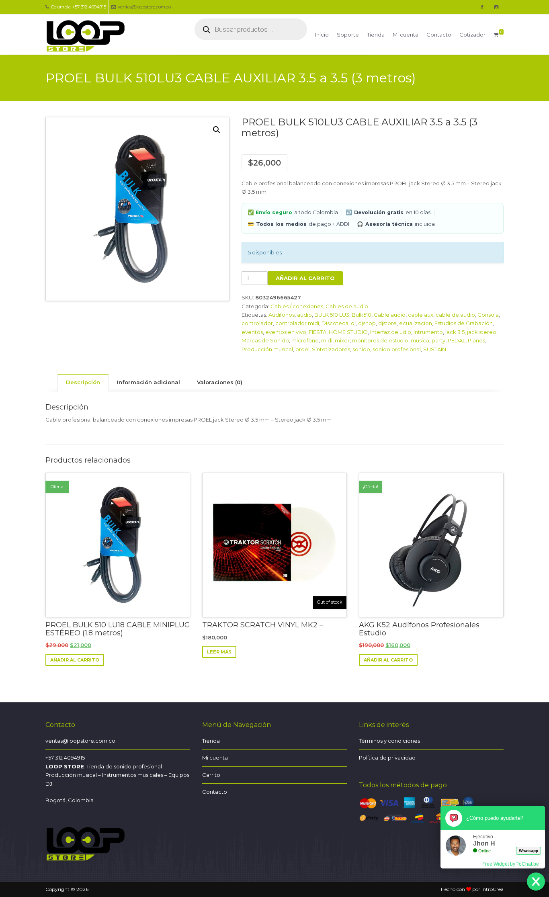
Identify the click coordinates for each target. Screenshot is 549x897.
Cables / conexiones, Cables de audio (319, 306)
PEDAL (456, 340)
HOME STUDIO (348, 332)
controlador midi (297, 323)
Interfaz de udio (390, 332)
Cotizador (472, 34)
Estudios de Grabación (463, 323)
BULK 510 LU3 (331, 314)
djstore (387, 323)
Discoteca (335, 323)
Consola (488, 314)
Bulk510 (361, 314)
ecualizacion (415, 323)
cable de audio (455, 314)
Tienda (376, 34)
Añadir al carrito (305, 278)
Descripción (83, 382)
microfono (305, 340)
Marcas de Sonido (265, 340)
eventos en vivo (285, 332)
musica (420, 340)
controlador (257, 323)
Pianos (476, 340)
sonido (361, 349)
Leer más (219, 652)
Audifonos (281, 314)
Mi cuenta (405, 34)
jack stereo (481, 332)
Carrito (211, 775)
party (438, 340)
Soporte (348, 34)
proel (302, 349)
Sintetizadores (331, 349)
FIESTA (317, 332)
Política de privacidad (387, 757)
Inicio (322, 34)
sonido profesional (397, 349)
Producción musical (267, 349)
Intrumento (428, 332)
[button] (216, 130)
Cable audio (390, 314)
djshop (367, 323)
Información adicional (148, 382)
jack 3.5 (455, 332)
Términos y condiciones (389, 740)
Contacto (438, 34)
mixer (342, 340)
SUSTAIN (434, 349)
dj (353, 323)
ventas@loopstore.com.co (144, 7)
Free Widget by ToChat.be (510, 864)
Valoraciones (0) (219, 382)
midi (326, 340)
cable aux (420, 314)
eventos (252, 332)
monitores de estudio (380, 340)
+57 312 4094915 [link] (65, 757)
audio (304, 314)
